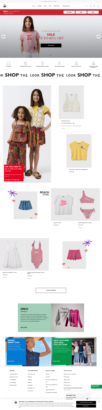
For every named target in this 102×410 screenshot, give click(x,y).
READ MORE (24, 327)
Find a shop (66, 376)
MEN (45, 5)
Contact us (30, 390)
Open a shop (67, 379)
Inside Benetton (14, 374)
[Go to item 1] (51, 55)
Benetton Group (14, 376)
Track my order (31, 374)
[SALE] (51, 12)
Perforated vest (65, 120)
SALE (33, 5)
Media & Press (13, 385)
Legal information (50, 389)
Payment (30, 379)
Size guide (30, 385)
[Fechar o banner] (99, 401)
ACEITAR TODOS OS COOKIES (86, 402)
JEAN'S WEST (57, 5)
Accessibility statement (51, 392)
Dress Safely (13, 382)
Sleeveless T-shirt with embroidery (78, 169)
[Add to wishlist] (61, 87)
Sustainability (13, 379)
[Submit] (85, 389)
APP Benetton (67, 385)
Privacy (47, 374)
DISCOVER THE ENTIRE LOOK (12, 179)
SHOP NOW (51, 45)
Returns (30, 382)
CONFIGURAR (85, 405)
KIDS (50, 5)
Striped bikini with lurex (85, 222)
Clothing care (31, 388)
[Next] (69, 1)
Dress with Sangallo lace (10, 272)
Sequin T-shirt (57, 222)
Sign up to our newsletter (70, 374)
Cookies (48, 376)
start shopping (51, 290)
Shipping (30, 376)
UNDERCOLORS (66, 5)
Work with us (67, 382)
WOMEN (39, 5)
